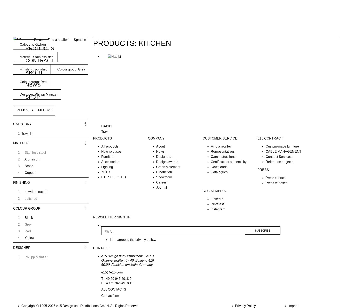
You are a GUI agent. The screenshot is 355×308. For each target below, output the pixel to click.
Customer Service (220, 138)
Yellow (30, 238)
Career (161, 182)
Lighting (107, 167)
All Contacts (113, 289)
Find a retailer (58, 40)
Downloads (219, 167)
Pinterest (217, 204)
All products (110, 146)
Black (29, 217)
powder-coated (35, 192)
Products (39, 48)
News (33, 85)
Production (164, 172)
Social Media (214, 191)
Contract (39, 60)
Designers (163, 156)
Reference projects (279, 162)
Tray (24, 133)
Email (109, 232)
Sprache (80, 40)
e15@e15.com (112, 272)
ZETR (105, 172)
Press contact (275, 178)
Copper (30, 172)
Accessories (110, 162)
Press (263, 170)
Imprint (293, 306)
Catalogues (219, 172)
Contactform (110, 296)
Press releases (276, 183)
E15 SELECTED (113, 177)
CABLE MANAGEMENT (283, 151)
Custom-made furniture (282, 146)
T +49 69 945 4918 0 (116, 278)
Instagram (218, 209)
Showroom (164, 177)
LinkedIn (217, 199)
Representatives (223, 151)
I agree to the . (136, 239)
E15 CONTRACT (270, 138)
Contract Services (279, 156)
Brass (29, 166)
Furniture (107, 156)
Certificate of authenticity (229, 162)
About (34, 72)
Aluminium (32, 159)
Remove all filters (34, 110)
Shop (32, 97)
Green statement (168, 167)
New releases (111, 151)
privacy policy (145, 239)
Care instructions (223, 156)
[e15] (17, 39)
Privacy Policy (245, 306)
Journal (161, 187)
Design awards (167, 162)
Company (156, 138)
